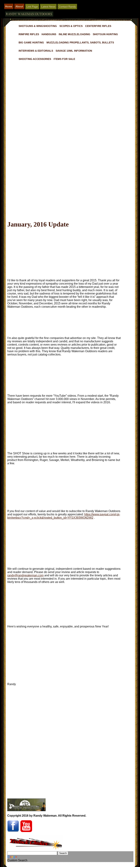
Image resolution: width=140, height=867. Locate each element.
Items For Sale (64, 59)
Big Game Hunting (31, 42)
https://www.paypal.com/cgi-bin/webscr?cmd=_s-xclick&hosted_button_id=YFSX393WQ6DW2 (63, 516)
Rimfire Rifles (29, 34)
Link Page (32, 6)
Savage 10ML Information (74, 50)
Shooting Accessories (35, 59)
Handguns (49, 34)
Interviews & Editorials (36, 50)
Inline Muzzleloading (74, 34)
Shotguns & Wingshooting (38, 26)
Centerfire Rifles (98, 26)
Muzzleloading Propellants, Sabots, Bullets (80, 42)
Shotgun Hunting (105, 34)
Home (8, 6)
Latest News (48, 6)
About (19, 6)
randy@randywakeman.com (25, 575)
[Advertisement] (70, 180)
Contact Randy (67, 6)
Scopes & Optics (71, 26)
